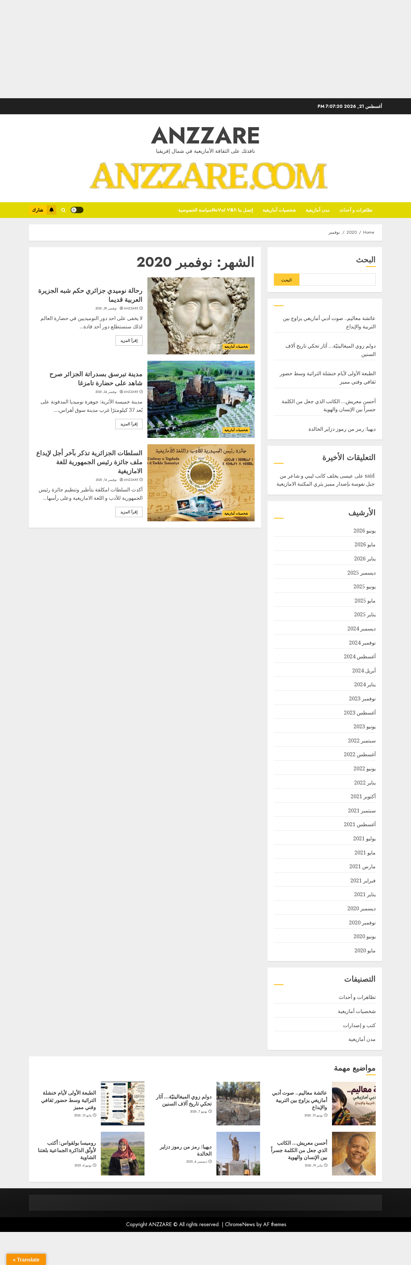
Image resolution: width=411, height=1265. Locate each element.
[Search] (63, 210)
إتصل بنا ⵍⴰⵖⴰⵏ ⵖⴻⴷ (232, 210)
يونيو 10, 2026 (313, 1115)
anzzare (131, 308)
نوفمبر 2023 (362, 698)
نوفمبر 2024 (362, 642)
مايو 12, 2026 (83, 1115)
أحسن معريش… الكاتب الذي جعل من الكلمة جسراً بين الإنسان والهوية (299, 1150)
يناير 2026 (365, 558)
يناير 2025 (365, 614)
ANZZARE (205, 135)
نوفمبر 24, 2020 (106, 392)
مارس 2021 (362, 866)
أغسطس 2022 (360, 754)
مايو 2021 (365, 852)
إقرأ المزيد (128, 340)
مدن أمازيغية (318, 210)
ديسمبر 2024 (361, 628)
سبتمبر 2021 (362, 810)
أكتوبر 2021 (363, 796)
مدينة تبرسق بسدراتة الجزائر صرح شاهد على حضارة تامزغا (96, 378)
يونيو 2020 (365, 936)
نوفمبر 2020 (362, 922)
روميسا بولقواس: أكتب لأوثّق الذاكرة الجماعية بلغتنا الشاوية (67, 1150)
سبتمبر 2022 (362, 740)
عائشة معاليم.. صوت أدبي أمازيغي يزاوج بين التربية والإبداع (299, 1100)
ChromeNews (240, 1224)
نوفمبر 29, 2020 (106, 308)
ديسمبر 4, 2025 (196, 1161)
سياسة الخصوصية (195, 210)
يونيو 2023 (365, 726)
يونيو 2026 (365, 530)
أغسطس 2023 (360, 712)
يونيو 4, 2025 (83, 1165)
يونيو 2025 (365, 586)
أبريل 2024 (364, 670)
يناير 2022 (365, 782)
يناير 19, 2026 (314, 1165)
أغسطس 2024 (360, 656)
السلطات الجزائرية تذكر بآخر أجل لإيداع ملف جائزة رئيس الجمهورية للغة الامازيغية (89, 461)
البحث (366, 259)
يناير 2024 (365, 684)
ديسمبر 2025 (361, 572)
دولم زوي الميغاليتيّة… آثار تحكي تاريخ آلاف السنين (184, 1100)
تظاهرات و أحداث (355, 210)
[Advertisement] (218, 53)
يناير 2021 (365, 894)
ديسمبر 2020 (361, 908)
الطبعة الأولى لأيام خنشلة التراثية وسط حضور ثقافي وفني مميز (68, 1100)
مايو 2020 (365, 950)
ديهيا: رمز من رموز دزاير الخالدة (342, 428)
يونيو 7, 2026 (198, 1111)
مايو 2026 (365, 544)
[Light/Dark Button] (77, 210)
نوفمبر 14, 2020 (106, 480)
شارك (37, 210)
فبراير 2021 (363, 880)
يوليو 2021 (364, 838)
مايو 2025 (365, 600)
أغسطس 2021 (360, 824)
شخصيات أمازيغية (279, 210)
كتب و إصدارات (359, 1025)
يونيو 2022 (365, 768)
